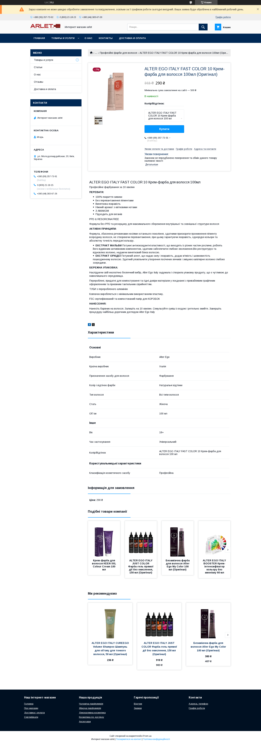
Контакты (106, 38)
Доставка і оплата (34, 712)
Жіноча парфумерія (90, 708)
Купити (164, 129)
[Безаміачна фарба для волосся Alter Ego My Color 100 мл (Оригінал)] (178, 539)
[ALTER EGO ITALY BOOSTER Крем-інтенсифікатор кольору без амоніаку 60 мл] (214, 539)
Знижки (138, 708)
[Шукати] (203, 27)
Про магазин (31, 708)
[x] (93, 325)
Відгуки (138, 703)
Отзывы (38, 81)
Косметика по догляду (91, 717)
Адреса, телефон (198, 703)
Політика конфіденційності (156, 739)
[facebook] (89, 325)
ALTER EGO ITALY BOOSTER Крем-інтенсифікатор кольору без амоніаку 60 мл (215, 566)
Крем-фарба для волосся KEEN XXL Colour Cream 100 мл (104, 565)
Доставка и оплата (132, 38)
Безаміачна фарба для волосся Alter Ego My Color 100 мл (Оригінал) (178, 565)
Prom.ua (147, 736)
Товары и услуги (63, 38)
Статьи (38, 67)
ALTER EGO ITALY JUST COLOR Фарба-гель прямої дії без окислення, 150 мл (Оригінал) (141, 566)
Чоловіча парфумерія (91, 703)
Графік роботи (197, 708)
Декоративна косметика (92, 712)
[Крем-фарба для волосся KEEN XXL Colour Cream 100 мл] (104, 539)
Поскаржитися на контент (128, 739)
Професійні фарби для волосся (118, 52)
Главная (39, 38)
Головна (28, 703)
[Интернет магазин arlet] (45, 28)
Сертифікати (31, 717)
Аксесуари (85, 721)
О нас (88, 38)
